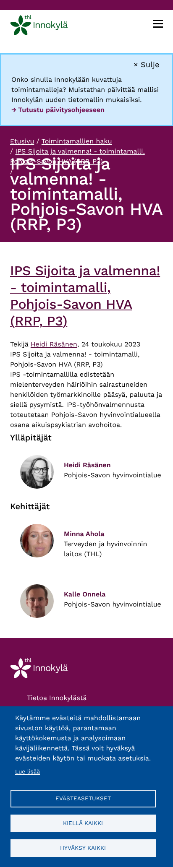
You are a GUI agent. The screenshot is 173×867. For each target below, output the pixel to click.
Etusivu (22, 141)
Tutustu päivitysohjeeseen (61, 110)
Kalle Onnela (85, 594)
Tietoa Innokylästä (57, 698)
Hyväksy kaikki (83, 847)
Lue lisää (27, 771)
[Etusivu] (39, 26)
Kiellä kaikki (83, 823)
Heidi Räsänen (54, 344)
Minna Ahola (84, 534)
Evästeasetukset (83, 798)
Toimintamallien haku (77, 141)
